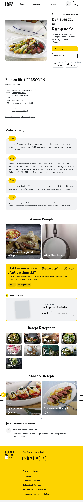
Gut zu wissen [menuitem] (50, 4)
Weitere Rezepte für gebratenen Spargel (20, 117)
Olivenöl (15, 98)
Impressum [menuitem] (26, 476)
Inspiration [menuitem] (36, 4)
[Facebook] (43, 458)
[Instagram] (25, 458)
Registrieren (18, 429)
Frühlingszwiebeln (19, 93)
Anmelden (33, 429)
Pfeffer (14, 108)
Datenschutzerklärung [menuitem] (31, 480)
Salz (13, 105)
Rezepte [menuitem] (23, 4)
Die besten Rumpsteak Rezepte (21, 253)
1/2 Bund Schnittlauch (20, 95)
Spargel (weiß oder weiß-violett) (24, 90)
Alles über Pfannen (55, 255)
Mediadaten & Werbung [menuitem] (31, 485)
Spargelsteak (15, 408)
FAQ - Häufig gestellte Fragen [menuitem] (34, 489)
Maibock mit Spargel (56, 408)
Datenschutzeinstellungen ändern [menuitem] (35, 494)
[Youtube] (37, 458)
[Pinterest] (31, 458)
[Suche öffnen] (75, 3)
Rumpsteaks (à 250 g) (20, 111)
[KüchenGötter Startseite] (9, 4)
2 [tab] (41, 418)
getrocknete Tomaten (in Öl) (22, 103)
